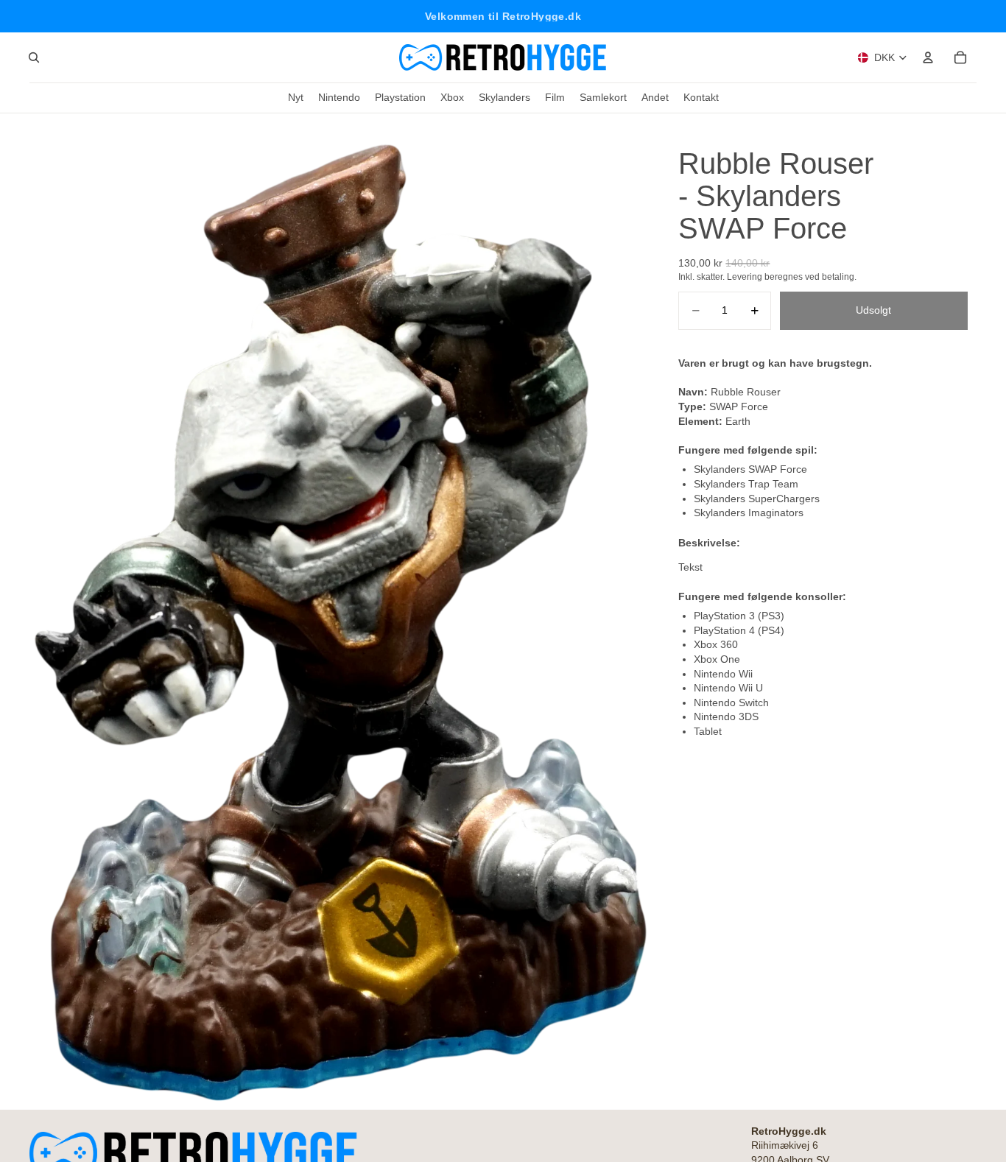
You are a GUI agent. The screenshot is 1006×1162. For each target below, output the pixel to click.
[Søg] (34, 57)
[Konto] (928, 57)
